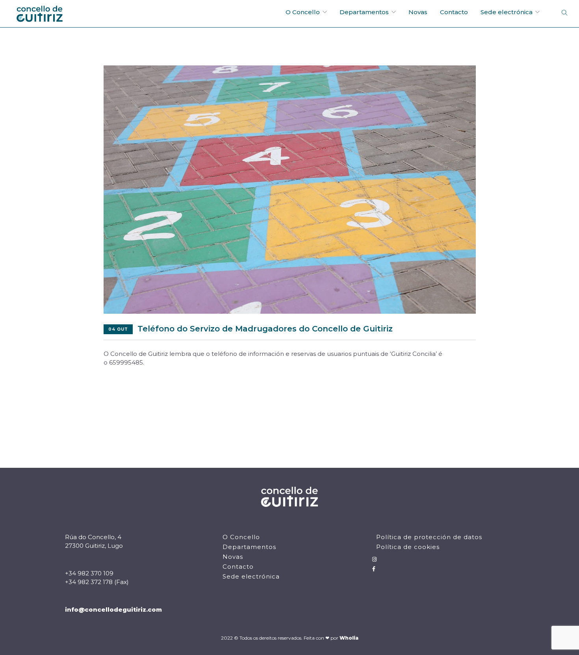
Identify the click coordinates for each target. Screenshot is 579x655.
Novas (417, 12)
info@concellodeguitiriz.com (113, 609)
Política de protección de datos (429, 537)
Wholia (349, 638)
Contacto (454, 12)
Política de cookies (408, 547)
